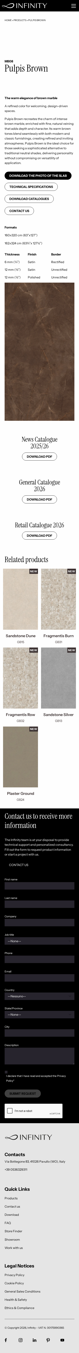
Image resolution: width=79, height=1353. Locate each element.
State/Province (14, 1008)
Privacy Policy (14, 1275)
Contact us (19, 211)
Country (9, 990)
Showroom (12, 1239)
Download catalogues (29, 199)
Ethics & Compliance (19, 1308)
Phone (8, 953)
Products (20, 20)
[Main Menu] (73, 6)
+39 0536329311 (16, 1169)
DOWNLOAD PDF (39, 456)
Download (12, 1214)
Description (12, 1045)
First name (11, 879)
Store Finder (13, 1231)
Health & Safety (16, 1300)
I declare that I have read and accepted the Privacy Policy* (36, 1078)
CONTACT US (18, 865)
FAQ (8, 1223)
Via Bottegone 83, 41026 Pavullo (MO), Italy (35, 1161)
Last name (11, 898)
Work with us (14, 1247)
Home (8, 20)
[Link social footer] (6, 1340)
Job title (9, 934)
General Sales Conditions (22, 1291)
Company (10, 916)
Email (8, 971)
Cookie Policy (14, 1283)
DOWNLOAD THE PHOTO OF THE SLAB (38, 176)
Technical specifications (31, 187)
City (7, 1026)
